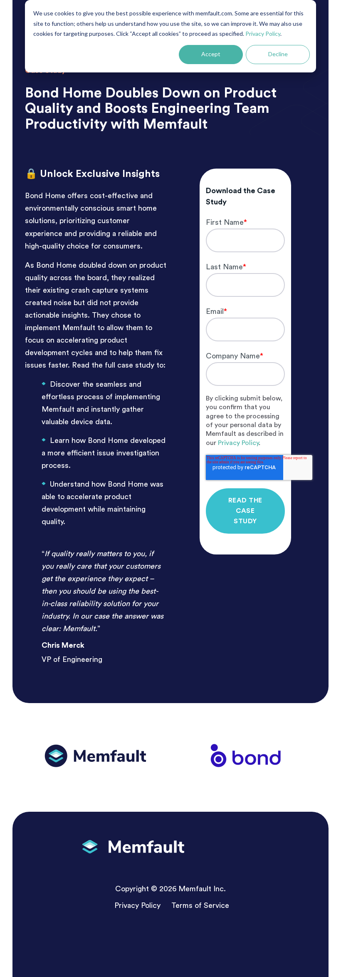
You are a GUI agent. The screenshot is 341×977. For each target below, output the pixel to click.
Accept (210, 53)
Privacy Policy (262, 33)
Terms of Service (200, 905)
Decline (278, 53)
